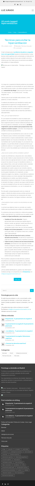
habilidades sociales (7, 462)
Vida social (16, 355)
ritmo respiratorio (18, 472)
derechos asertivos (14, 454)
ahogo (3, 449)
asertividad (25, 449)
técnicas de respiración (7, 475)
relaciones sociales (7, 472)
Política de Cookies (19, 422)
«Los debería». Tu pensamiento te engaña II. (19, 331)
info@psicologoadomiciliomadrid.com (14, 1)
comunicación (28, 451)
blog (15, 32)
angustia (10, 449)
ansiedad (17, 449)
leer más (17, 279)
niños (23, 465)
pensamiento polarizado (8, 467)
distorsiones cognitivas (21, 457)
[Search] (32, 290)
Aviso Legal (28, 422)
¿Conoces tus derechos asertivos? (15, 343)
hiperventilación (19, 462)
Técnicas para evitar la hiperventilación (17, 41)
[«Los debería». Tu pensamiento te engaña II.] (2, 332)
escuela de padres (6, 459)
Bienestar (18, 46)
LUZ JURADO (7, 10)
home (9, 32)
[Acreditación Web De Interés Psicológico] (16, 396)
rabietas (26, 470)
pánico (19, 470)
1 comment (18, 48)
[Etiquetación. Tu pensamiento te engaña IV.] (2, 319)
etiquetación (17, 459)
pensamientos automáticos (8, 470)
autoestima (5, 451)
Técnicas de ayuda (26, 46)
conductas (4, 454)
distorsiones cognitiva (7, 457)
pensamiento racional (22, 467)
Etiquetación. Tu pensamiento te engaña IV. (18, 318)
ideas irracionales (6, 465)
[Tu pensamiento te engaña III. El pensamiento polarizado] (2, 324)
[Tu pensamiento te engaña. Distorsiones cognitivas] (2, 337)
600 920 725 (28, 1)
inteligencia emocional (21, 353)
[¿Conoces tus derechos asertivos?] (2, 344)
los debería (16, 465)
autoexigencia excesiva (16, 451)
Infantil (11, 353)
